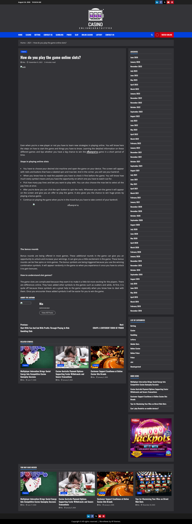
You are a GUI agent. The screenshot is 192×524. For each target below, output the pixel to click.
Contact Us (48, 34)
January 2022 (135, 148)
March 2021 (134, 193)
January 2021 (135, 202)
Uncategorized (135, 366)
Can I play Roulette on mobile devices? (144, 408)
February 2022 (135, 143)
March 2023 (134, 89)
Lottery (99, 34)
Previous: (44, 328)
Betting (37, 34)
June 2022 (134, 125)
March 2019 (134, 301)
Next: (108, 326)
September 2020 (136, 220)
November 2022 (136, 102)
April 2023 (134, 84)
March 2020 (134, 247)
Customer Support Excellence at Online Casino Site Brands (106, 372)
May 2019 (133, 292)
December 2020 (136, 206)
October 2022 (135, 107)
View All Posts (47, 312)
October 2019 (135, 270)
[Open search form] (152, 35)
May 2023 (133, 80)
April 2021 (134, 188)
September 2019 (136, 274)
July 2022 (133, 120)
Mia (23, 62)
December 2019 (136, 261)
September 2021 (136, 166)
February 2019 (135, 306)
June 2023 (134, 75)
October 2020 (135, 215)
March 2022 (134, 139)
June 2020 (134, 233)
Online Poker (135, 353)
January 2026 (135, 62)
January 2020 (135, 256)
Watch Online (167, 34)
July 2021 (133, 175)
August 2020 (135, 224)
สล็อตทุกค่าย (92, 151)
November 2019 (136, 265)
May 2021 (133, 184)
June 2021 (134, 179)
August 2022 (135, 116)
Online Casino (87, 34)
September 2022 (136, 111)
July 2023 (133, 71)
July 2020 (133, 229)
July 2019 (133, 283)
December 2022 (136, 98)
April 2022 (134, 134)
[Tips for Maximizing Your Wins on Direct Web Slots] (153, 484)
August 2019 (135, 279)
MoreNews (104, 521)
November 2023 (136, 66)
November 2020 (136, 211)
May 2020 (133, 238)
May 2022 (133, 129)
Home (20, 34)
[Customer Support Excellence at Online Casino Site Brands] (107, 357)
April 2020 (134, 242)
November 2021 (136, 157)
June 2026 (134, 57)
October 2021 (135, 161)
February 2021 (135, 197)
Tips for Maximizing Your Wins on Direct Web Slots (148, 404)
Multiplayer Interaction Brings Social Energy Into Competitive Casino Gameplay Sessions (35, 374)
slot (76, 34)
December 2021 (136, 152)
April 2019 (134, 297)
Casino (28, 34)
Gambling (59, 34)
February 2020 (135, 252)
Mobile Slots (134, 344)
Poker (69, 34)
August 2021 (134, 170)
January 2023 (135, 93)
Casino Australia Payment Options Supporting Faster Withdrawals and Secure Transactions (70, 374)
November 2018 (136, 310)
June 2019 (134, 288)
